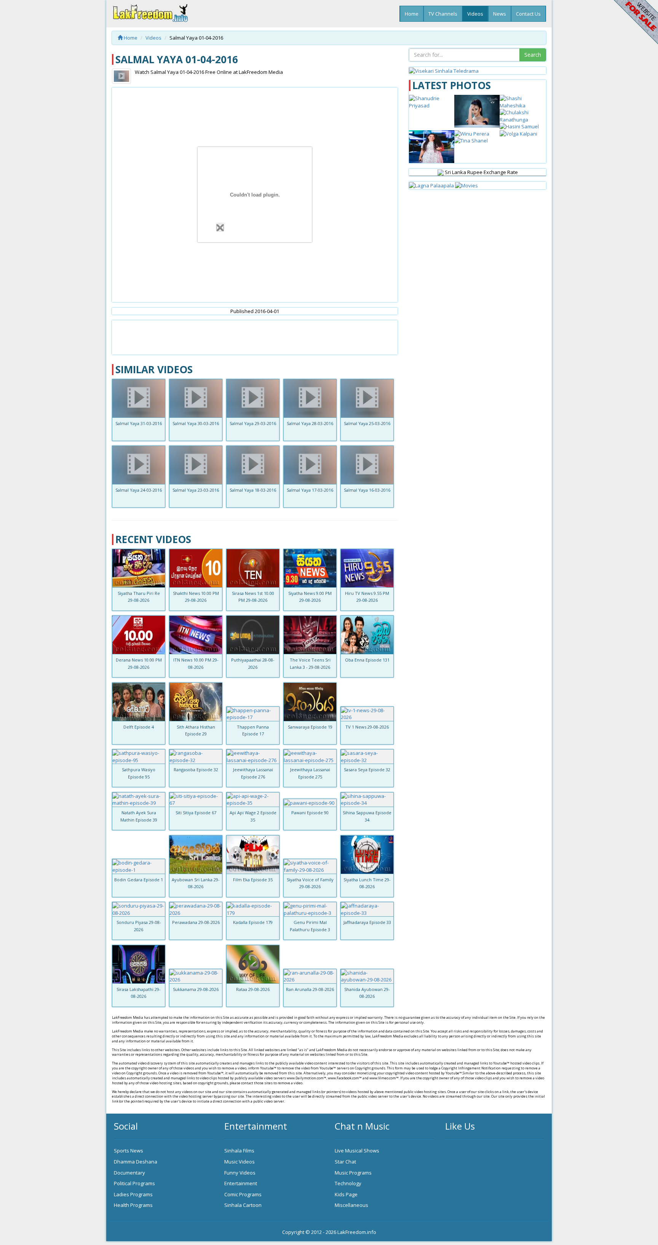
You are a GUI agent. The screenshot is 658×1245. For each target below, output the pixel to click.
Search (532, 54)
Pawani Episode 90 (310, 812)
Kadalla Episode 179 (253, 922)
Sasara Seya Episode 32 (367, 769)
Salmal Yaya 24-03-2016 (138, 490)
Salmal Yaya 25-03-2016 (367, 423)
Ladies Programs (133, 1194)
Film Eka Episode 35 (253, 879)
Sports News (128, 1150)
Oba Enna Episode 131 (367, 660)
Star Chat (345, 1161)
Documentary (129, 1172)
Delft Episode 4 (138, 727)
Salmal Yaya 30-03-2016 (195, 423)
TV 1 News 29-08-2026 (367, 727)
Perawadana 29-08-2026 (196, 922)
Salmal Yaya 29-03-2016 (253, 423)
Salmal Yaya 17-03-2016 (310, 490)
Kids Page (346, 1194)
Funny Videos (240, 1172)
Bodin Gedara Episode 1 (138, 879)
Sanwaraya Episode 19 (310, 727)
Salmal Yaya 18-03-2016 (253, 490)
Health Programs (133, 1205)
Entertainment (240, 1183)
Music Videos (239, 1161)
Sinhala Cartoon (243, 1205)
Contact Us (528, 13)
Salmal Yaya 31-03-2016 (138, 423)
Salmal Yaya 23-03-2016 (195, 490)
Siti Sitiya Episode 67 (196, 812)
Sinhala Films (239, 1150)
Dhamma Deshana (135, 1161)
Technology (348, 1183)
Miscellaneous (351, 1205)
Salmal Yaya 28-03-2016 (310, 423)
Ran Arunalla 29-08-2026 (310, 989)
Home (411, 13)
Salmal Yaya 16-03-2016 (367, 490)
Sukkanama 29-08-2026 (196, 989)
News (499, 13)
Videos (475, 13)
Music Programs (353, 1172)
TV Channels (442, 13)
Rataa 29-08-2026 (253, 989)
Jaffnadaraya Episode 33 (367, 922)
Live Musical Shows (357, 1150)
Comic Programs (243, 1194)
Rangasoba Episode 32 (196, 769)
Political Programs (134, 1183)
